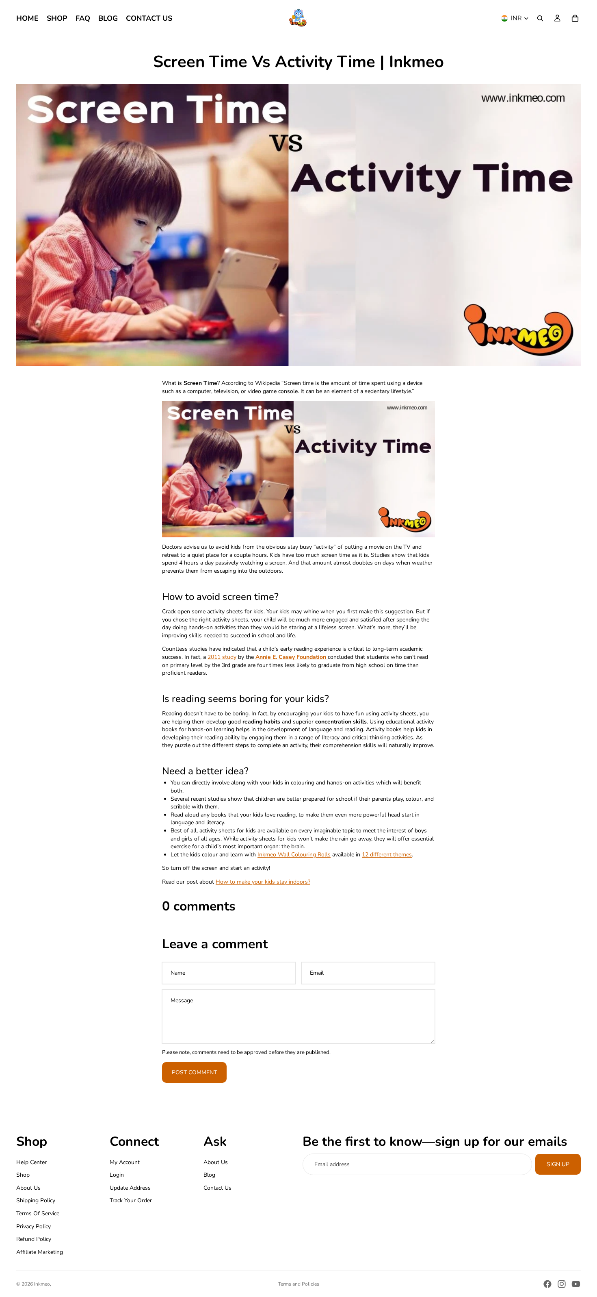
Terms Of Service (37, 1213)
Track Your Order (131, 1201)
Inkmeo (42, 1284)
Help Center (31, 1162)
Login (117, 1175)
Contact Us (217, 1188)
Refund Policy (33, 1239)
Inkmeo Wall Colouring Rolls (294, 854)
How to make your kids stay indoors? (263, 882)
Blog (209, 1175)
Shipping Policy (35, 1201)
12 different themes (387, 854)
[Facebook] (547, 1284)
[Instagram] (562, 1284)
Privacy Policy (33, 1226)
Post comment (194, 1072)
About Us (28, 1188)
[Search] (540, 18)
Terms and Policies (298, 1284)
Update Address (130, 1188)
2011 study (222, 657)
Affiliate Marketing (39, 1252)
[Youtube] (576, 1284)
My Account (125, 1162)
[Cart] (575, 18)
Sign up (558, 1164)
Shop (23, 1175)
